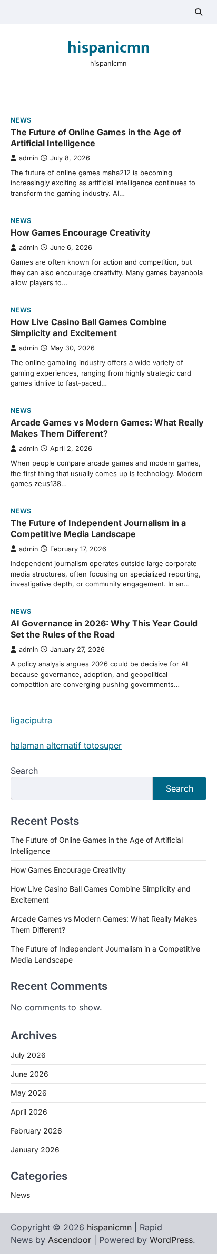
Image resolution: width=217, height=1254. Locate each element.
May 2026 (29, 1092)
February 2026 (36, 1130)
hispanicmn (108, 48)
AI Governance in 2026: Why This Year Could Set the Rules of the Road (104, 629)
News (21, 120)
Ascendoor (69, 1240)
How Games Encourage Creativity (81, 232)
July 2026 (28, 1054)
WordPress (171, 1240)
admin (28, 158)
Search (24, 770)
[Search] (198, 12)
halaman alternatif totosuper (66, 745)
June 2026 (29, 1073)
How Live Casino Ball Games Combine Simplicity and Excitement (89, 327)
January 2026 (35, 1149)
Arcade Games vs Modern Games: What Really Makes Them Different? (107, 428)
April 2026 (29, 1111)
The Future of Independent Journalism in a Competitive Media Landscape (98, 528)
